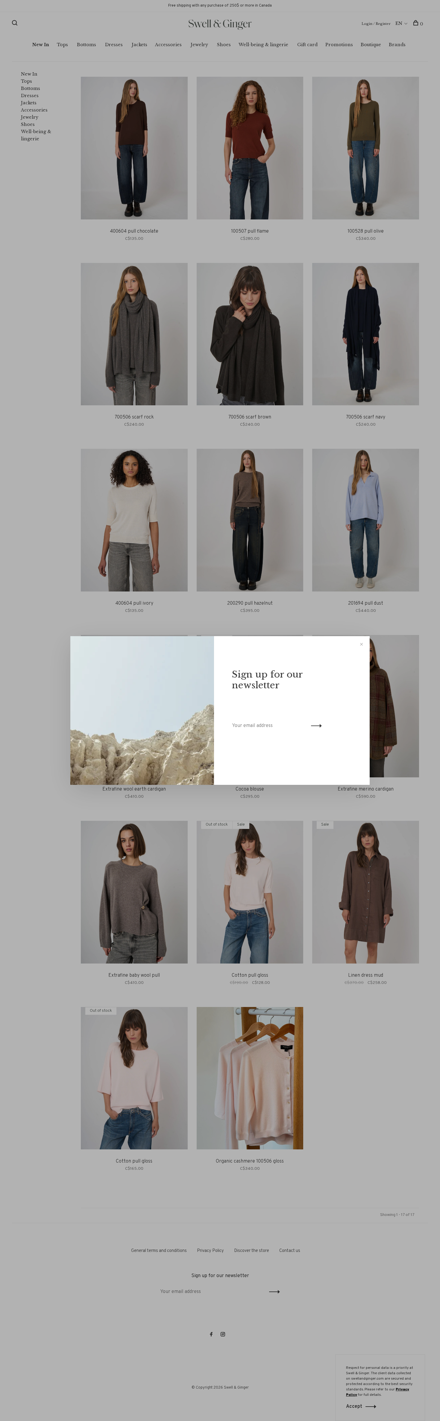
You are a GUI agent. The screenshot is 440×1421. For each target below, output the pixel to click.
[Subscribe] (315, 725)
